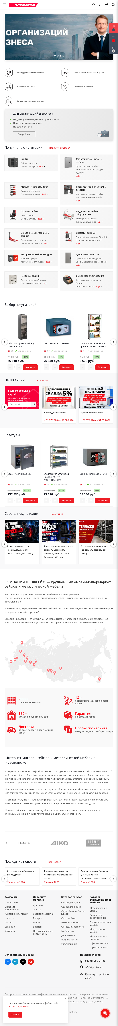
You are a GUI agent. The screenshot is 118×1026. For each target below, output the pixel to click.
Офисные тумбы (29, 218)
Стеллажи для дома (30, 191)
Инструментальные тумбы (89, 197)
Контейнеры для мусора (33, 261)
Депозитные (68, 935)
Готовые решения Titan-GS (89, 240)
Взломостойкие (70, 922)
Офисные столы (28, 215)
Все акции (42, 380)
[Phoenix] (93, 843)
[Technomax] (24, 843)
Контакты (10, 930)
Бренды (37, 926)
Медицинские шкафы (86, 218)
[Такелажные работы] (65, 86)
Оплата (37, 909)
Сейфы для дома (29, 163)
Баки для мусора (29, 258)
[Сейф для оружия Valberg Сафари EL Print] (23, 327)
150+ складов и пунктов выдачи (89, 72)
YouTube (31, 962)
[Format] (59, 843)
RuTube (23, 962)
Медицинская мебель (97, 930)
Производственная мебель (100, 923)
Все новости (55, 861)
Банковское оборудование (98, 916)
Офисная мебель (99, 943)
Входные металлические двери (91, 261)
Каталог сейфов (71, 897)
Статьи (8, 922)
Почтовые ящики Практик (33, 280)
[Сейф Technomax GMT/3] (59, 327)
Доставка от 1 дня (26, 87)
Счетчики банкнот (85, 286)
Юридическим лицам (16, 913)
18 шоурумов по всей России (30, 72)
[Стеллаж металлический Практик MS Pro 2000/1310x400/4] (59, 457)
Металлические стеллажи (98, 937)
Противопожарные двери (89, 258)
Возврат (37, 918)
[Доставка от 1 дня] (9, 86)
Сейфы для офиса (29, 166)
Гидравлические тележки (33, 240)
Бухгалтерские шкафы (87, 166)
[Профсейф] (23, 4)
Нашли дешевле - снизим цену (43, 932)
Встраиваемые (69, 939)
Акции (36, 922)
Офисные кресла (99, 947)
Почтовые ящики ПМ (31, 283)
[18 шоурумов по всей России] (9, 72)
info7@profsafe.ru (94, 967)
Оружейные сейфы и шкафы (73, 912)
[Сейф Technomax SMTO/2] (95, 457)
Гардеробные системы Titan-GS (91, 237)
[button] (113, 342)
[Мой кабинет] (106, 4)
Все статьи (57, 513)
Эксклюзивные (69, 943)
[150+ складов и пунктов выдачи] (65, 72)
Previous (6, 37)
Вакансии (10, 926)
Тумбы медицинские (86, 221)
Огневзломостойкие (72, 926)
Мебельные (68, 930)
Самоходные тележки (31, 243)
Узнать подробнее (18, 1006)
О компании (11, 902)
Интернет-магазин (40, 898)
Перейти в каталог (59, 147)
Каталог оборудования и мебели (100, 899)
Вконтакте (8, 962)
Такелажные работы (83, 87)
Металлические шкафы (98, 909)
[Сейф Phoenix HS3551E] (23, 457)
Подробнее (24, 134)
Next (111, 843)
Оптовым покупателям (12, 908)
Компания (11, 897)
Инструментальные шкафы (89, 194)
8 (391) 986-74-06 (95, 960)
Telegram (15, 962)
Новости (9, 918)
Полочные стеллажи (31, 194)
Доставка (38, 905)
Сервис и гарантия (43, 913)
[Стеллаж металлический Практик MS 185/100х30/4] (95, 327)
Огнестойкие (68, 918)
